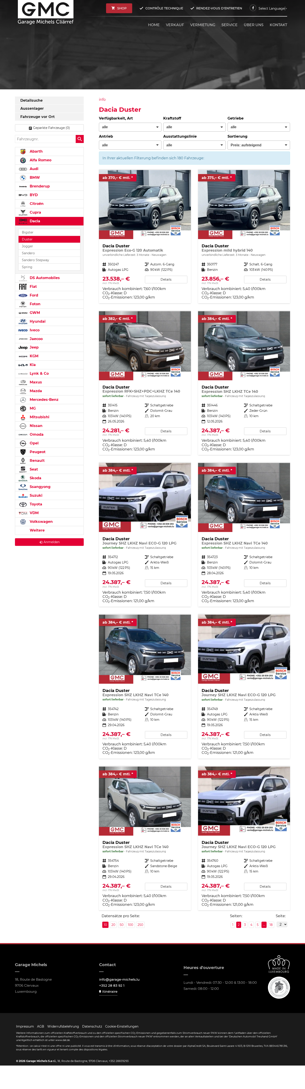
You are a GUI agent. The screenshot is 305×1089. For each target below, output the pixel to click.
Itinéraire (109, 991)
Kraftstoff (172, 118)
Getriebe (236, 118)
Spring (27, 267)
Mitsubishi (39, 417)
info (102, 99)
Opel (34, 443)
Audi (33, 169)
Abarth (36, 151)
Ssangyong (39, 487)
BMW (34, 177)
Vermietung (202, 25)
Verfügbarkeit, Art (116, 118)
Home (154, 25)
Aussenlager (32, 108)
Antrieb (106, 136)
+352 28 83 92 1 (112, 985)
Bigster (27, 232)
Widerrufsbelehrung (63, 1026)
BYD (33, 195)
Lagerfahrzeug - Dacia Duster (145, 383)
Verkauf (175, 25)
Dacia (34, 221)
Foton (34, 304)
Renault (37, 460)
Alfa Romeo (40, 160)
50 (121, 925)
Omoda (36, 434)
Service (229, 25)
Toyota (35, 504)
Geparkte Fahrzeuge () (51, 128)
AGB (40, 1026)
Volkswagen (41, 521)
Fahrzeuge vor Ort (37, 117)
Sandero (28, 253)
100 (130, 925)
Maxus (35, 382)
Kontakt (278, 25)
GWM (34, 313)
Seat (33, 469)
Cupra (35, 212)
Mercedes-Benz (43, 399)
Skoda (35, 478)
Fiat (33, 286)
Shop (122, 8)
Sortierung (237, 136)
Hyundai (37, 321)
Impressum (25, 1026)
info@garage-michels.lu (119, 979)
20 (113, 925)
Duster (27, 239)
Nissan (35, 426)
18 (271, 925)
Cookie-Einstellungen (121, 1026)
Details (166, 280)
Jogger (27, 246)
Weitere (37, 530)
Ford (33, 295)
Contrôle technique (164, 8)
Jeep (34, 347)
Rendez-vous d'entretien (219, 8)
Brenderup (39, 186)
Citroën (36, 204)
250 (140, 925)
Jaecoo (36, 339)
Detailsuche (31, 100)
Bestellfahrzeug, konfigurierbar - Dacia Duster (145, 236)
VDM (34, 513)
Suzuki (35, 495)
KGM (33, 356)
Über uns (253, 25)
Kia (32, 365)
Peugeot (37, 452)
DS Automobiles (44, 278)
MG (32, 408)
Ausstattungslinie (180, 136)
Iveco (34, 330)
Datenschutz (92, 1026)
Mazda (35, 391)
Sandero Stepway (35, 260)
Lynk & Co (39, 373)
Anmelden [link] (52, 542)
